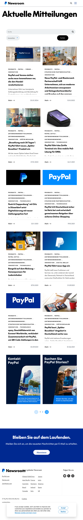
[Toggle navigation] (75, 3)
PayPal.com (5, 476)
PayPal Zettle (50, 133)
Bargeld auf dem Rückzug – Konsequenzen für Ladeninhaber (21, 271)
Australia (25, 484)
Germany (34, 484)
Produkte (12, 69)
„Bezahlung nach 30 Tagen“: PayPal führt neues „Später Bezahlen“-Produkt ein (22, 145)
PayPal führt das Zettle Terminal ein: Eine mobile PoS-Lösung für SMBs (59, 148)
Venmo (28, 69)
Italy (32, 491)
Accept (63, 508)
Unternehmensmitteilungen (20, 133)
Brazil (24, 487)
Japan (40, 476)
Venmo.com (5, 480)
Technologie (61, 142)
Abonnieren (41, 452)
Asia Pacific (26, 480)
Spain (40, 487)
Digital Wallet (62, 262)
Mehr (10, 100)
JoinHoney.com (7, 483)
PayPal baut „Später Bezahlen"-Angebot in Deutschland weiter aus (56, 330)
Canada (25, 491)
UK (39, 491)
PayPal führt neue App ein (57, 266)
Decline (63, 511)
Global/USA (26, 476)
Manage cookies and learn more (25, 513)
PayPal (20, 69)
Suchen (62, 38)
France (33, 480)
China (33, 476)
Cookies (24, 499)
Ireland (33, 487)
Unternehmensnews (16, 136)
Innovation (11, 38)
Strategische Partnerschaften (57, 72)
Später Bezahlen (27, 139)
